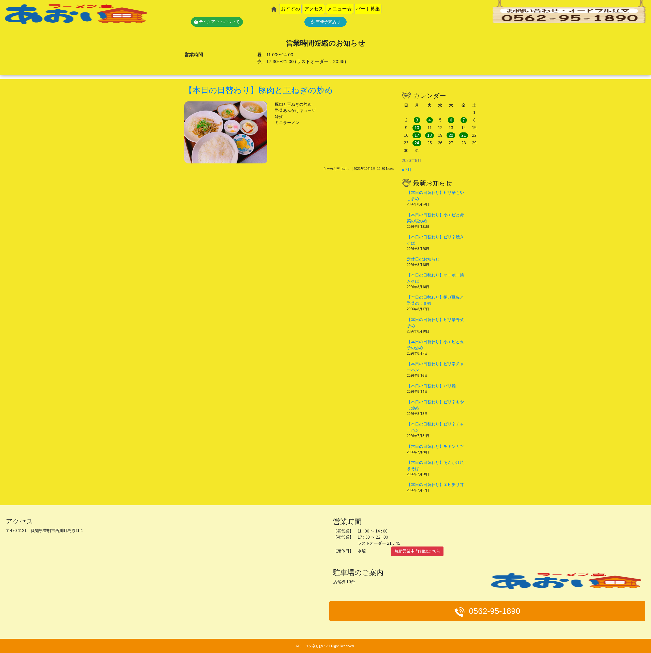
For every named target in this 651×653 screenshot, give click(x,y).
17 (417, 135)
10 (417, 128)
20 (451, 135)
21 (463, 135)
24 (417, 143)
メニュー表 (340, 8)
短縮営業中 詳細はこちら (417, 551)
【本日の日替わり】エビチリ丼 (435, 484)
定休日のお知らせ (423, 259)
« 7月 (406, 170)
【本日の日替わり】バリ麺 (431, 386)
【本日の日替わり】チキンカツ (435, 446)
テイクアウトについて (219, 22)
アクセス (313, 8)
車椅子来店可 (327, 22)
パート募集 (368, 8)
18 (429, 135)
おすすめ (290, 8)
